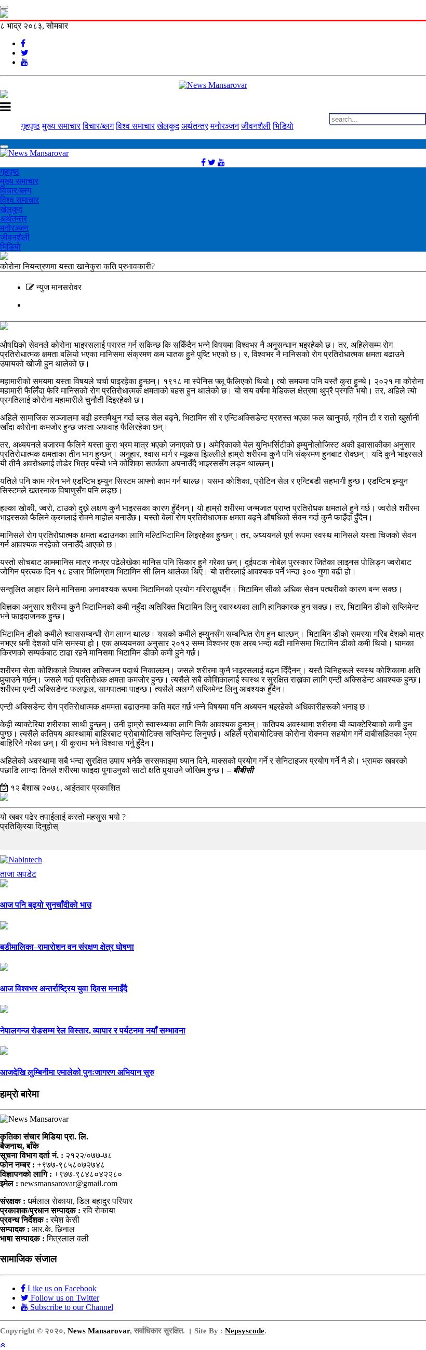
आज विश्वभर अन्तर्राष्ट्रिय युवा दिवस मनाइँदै (63, 988)
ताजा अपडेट (18, 874)
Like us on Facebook (61, 1288)
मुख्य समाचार (61, 126)
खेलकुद (168, 126)
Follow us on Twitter (64, 1297)
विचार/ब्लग (98, 126)
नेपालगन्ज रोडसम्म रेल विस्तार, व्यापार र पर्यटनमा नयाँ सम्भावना (92, 1030)
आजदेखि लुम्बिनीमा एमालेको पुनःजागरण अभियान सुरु (77, 1072)
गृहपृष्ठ (30, 126)
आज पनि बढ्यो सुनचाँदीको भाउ (45, 904)
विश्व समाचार (135, 126)
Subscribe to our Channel (70, 1307)
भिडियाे (283, 126)
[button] (2, 1345)
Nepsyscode (244, 1331)
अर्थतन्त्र (194, 126)
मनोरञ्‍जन (224, 126)
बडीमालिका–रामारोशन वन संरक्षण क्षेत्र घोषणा (67, 946)
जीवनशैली (256, 126)
